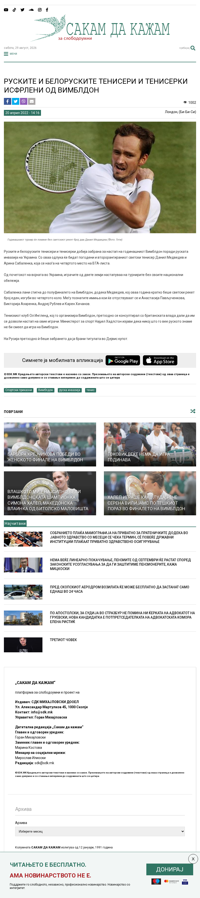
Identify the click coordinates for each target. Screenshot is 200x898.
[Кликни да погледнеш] (50, 444)
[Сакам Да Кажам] (100, 40)
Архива (21, 823)
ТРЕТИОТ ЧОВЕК (63, 640)
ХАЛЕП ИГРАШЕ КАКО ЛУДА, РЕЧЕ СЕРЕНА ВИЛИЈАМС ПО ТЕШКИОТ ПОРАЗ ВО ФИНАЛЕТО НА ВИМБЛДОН (146, 503)
